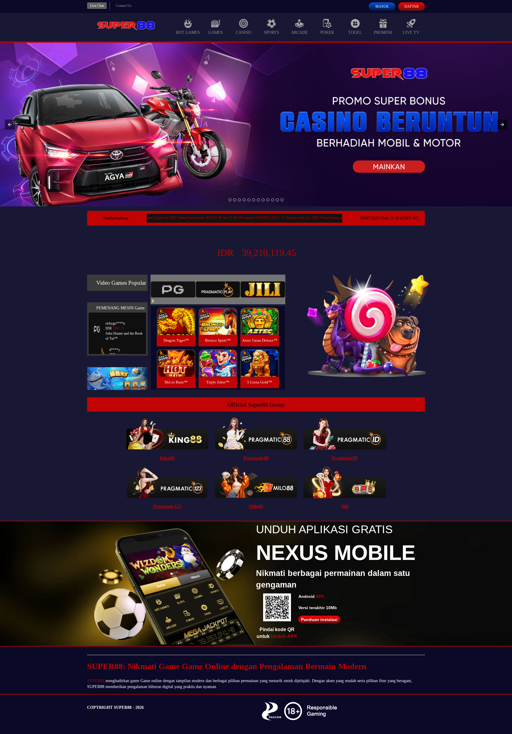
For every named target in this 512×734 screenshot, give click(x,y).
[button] (10, 125)
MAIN (176, 327)
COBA (176, 314)
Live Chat (97, 6)
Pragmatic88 (256, 458)
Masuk (382, 6)
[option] (229, 199)
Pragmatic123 (167, 506)
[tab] (173, 289)
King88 (167, 458)
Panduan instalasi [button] (319, 619)
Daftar (411, 6)
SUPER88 (95, 681)
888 (344, 506)
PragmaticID (345, 458)
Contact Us (124, 6)
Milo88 (256, 506)
